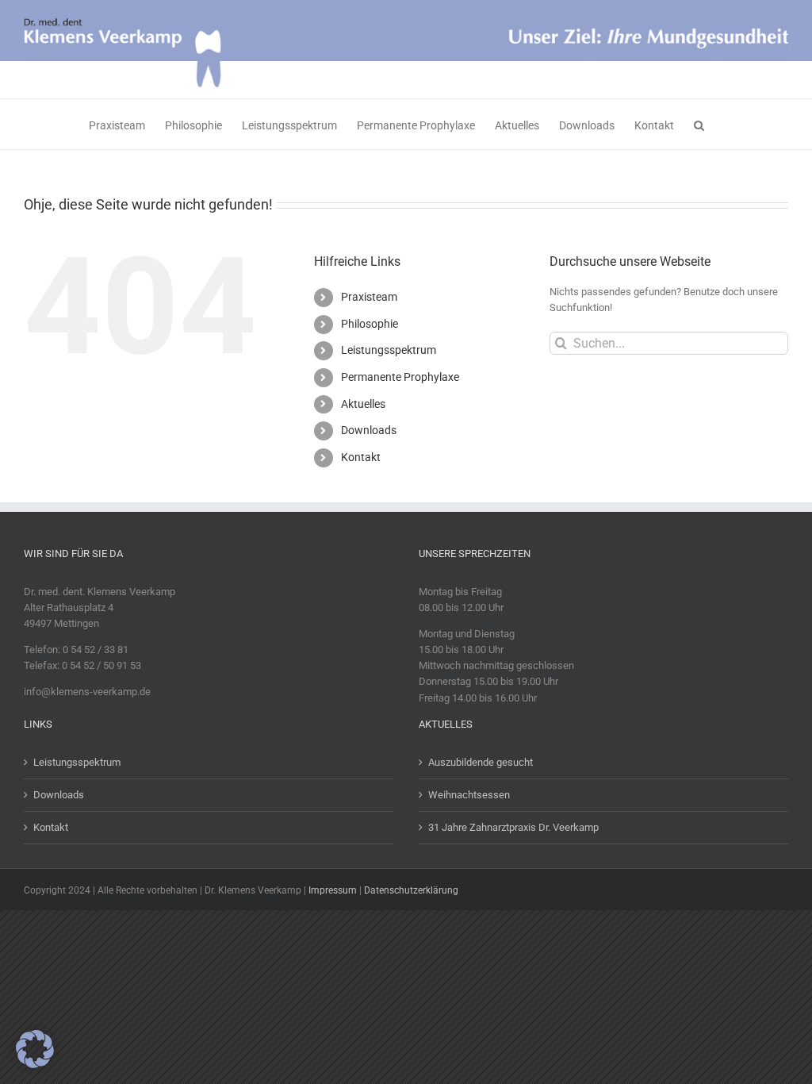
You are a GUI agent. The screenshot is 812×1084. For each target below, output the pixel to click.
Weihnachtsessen (469, 795)
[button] (699, 124)
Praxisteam (369, 296)
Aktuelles (363, 404)
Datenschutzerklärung (411, 890)
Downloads (368, 430)
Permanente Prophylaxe (400, 377)
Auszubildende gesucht (480, 762)
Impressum (332, 890)
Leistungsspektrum (388, 350)
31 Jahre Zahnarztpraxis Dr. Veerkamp (513, 827)
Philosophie (369, 323)
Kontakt (361, 457)
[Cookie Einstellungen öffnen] (35, 1065)
